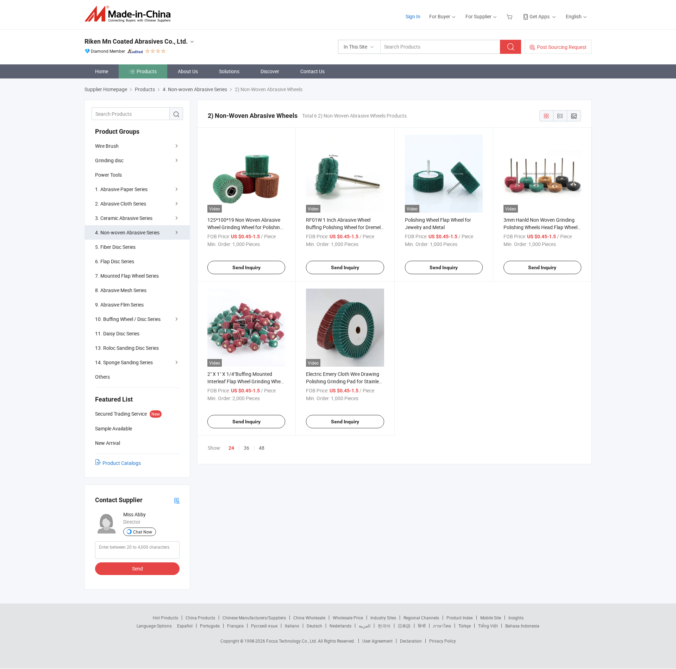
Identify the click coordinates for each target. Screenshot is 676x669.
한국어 (384, 626)
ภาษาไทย (442, 626)
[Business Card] (177, 500)
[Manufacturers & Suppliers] (129, 14)
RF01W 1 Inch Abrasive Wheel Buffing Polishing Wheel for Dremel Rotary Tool (343, 227)
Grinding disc (109, 160)
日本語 (404, 626)
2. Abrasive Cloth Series (120, 203)
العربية (364, 626)
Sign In (413, 16)
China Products (200, 617)
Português (210, 626)
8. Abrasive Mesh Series (120, 290)
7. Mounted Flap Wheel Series (127, 275)
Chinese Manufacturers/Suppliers (254, 617)
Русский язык (264, 626)
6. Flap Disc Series (114, 261)
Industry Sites (383, 617)
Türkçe (464, 626)
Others (102, 376)
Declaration (411, 641)
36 (246, 447)
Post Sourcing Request (562, 47)
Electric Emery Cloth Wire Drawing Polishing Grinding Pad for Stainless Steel (345, 381)
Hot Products (165, 617)
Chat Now (142, 532)
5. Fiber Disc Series (115, 247)
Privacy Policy (442, 641)
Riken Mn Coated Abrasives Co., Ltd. (136, 41)
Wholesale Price (348, 617)
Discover (270, 71)
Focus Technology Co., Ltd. (292, 641)
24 (231, 448)
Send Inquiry (246, 267)
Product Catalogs (121, 463)
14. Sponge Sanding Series (124, 362)
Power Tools (108, 174)
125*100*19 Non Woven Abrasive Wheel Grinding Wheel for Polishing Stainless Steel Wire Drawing (245, 227)
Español (185, 626)
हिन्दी (422, 626)
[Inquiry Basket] (510, 16)
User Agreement (377, 641)
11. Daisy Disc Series (117, 333)
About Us (188, 71)
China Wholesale (309, 617)
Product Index (459, 617)
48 (261, 447)
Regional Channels (421, 617)
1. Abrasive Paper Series (121, 189)
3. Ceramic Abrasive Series (123, 218)
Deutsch (314, 626)
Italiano (292, 626)
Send (137, 568)
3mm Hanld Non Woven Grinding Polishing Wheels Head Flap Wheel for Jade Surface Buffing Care (540, 227)
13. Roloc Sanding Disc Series (127, 348)
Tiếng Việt (488, 626)
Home (101, 71)
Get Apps (539, 16)
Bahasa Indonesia (522, 626)
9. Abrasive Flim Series (119, 304)
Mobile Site (490, 617)
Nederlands (340, 626)
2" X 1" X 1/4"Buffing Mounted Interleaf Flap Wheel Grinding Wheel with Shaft (245, 381)
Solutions (229, 71)
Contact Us (312, 71)
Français (235, 626)
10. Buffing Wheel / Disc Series (128, 319)
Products (147, 71)
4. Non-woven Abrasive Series (127, 232)
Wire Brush (107, 146)
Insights (516, 617)
